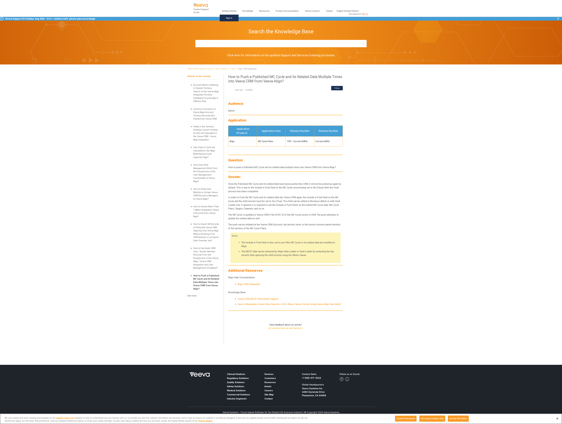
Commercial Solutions (238, 394)
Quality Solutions (236, 382)
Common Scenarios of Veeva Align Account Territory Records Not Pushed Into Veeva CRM (205, 114)
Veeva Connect (312, 11)
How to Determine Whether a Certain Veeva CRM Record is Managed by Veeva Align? (205, 194)
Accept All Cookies (458, 418)
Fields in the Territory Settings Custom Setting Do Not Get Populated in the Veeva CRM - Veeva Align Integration (205, 133)
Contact (268, 398)
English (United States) (347, 11)
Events (267, 386)
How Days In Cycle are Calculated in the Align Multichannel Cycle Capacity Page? (204, 152)
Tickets (329, 11)
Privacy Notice (205, 421)
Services (269, 374)
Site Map (269, 394)
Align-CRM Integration (249, 284)
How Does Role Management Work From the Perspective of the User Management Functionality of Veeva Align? (205, 173)
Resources (270, 382)
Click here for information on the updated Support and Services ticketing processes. (281, 55)
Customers (270, 378)
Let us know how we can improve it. (285, 328)
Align (233, 69)
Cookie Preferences (405, 418)
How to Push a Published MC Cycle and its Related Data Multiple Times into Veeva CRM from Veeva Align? (206, 282)
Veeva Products (221, 69)
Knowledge (248, 11)
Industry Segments (237, 398)
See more (192, 295)
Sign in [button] (229, 18)
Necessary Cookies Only (432, 418)
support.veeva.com (65, 418)
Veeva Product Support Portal (199, 69)
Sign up (365, 14)
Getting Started (229, 11)
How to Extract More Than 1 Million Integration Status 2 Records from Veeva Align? (206, 211)
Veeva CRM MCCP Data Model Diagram (258, 299)
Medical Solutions (236, 390)
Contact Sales (309, 374)
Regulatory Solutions (238, 378)
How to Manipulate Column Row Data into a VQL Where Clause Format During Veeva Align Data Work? (289, 304)
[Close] (557, 418)
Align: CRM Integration (247, 69)
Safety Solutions (235, 386)
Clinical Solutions (236, 374)
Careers (268, 390)
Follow (337, 88)
